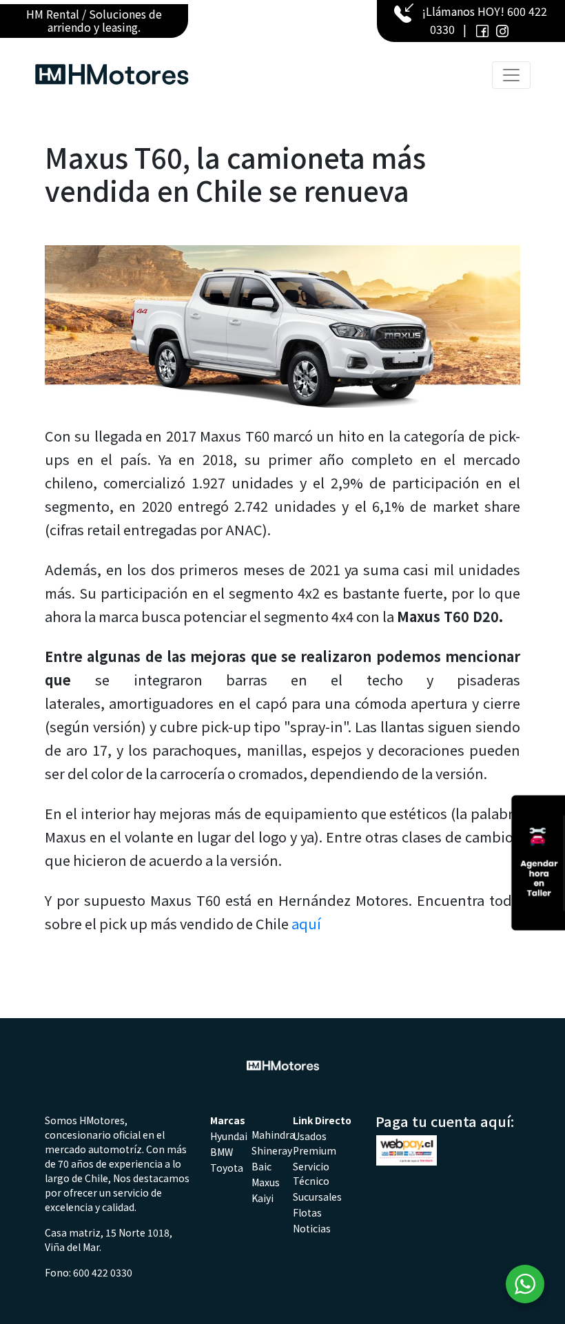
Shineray (271, 1150)
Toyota (226, 1168)
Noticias (312, 1228)
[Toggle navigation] (511, 75)
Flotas (307, 1212)
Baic (261, 1166)
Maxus (265, 1182)
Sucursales (317, 1196)
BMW (221, 1152)
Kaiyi (262, 1198)
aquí (306, 923)
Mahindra (273, 1134)
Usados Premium (314, 1143)
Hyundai (228, 1136)
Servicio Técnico (311, 1173)
